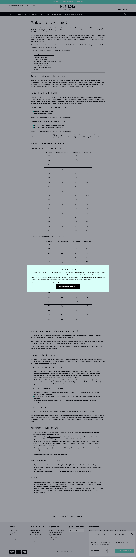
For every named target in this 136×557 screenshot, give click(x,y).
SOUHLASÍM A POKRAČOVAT (68, 286)
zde (93, 277)
